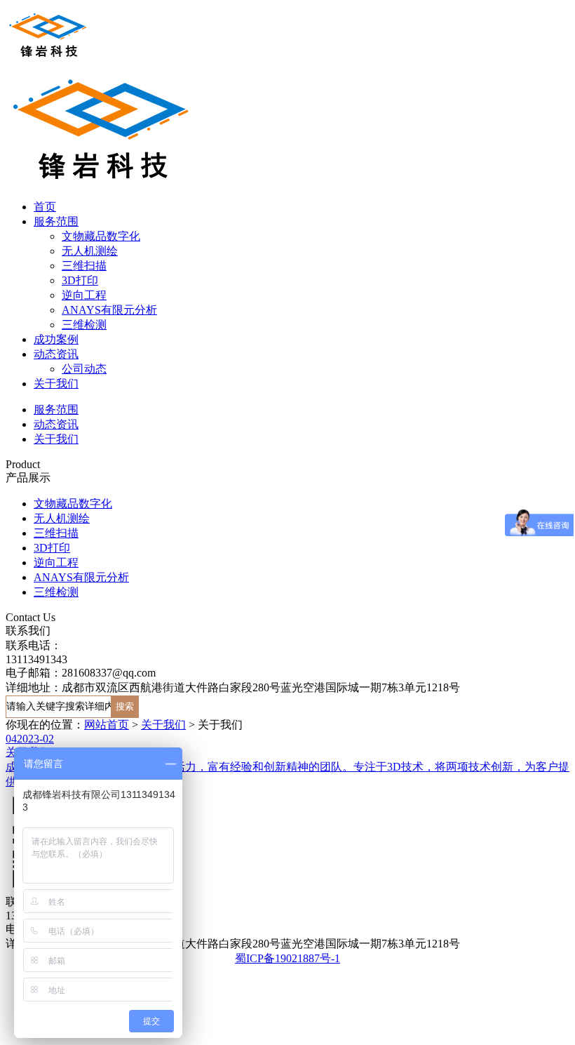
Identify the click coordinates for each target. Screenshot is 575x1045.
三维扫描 (84, 266)
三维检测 (84, 325)
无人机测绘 (90, 251)
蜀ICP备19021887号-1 (287, 958)
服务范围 (56, 221)
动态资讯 (56, 354)
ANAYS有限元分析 (109, 310)
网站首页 (106, 725)
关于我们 (56, 384)
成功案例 (56, 339)
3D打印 (80, 280)
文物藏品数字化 (101, 236)
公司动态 (84, 369)
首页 (45, 207)
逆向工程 (84, 295)
